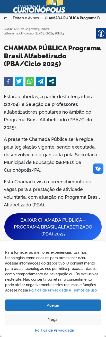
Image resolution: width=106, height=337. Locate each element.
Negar (53, 319)
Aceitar (53, 305)
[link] (8, 81)
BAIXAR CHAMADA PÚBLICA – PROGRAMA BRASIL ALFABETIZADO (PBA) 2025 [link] (53, 226)
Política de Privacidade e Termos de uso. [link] (63, 290)
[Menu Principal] (8, 16)
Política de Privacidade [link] (54, 330)
